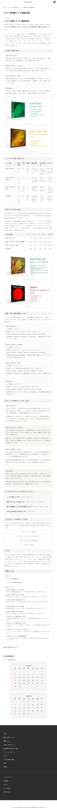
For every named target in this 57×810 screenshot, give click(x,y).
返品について (7, 741)
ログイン (5, 784)
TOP (4, 7)
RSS (4, 763)
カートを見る (7, 788)
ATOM (5, 767)
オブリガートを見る (28, 544)
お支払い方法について (9, 744)
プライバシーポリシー (9, 752)
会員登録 (5, 781)
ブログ (5, 755)
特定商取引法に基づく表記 (10, 748)
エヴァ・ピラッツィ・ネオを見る (28, 540)
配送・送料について (8, 737)
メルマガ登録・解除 (8, 759)
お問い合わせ (7, 792)
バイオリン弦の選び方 (13, 7)
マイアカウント (7, 777)
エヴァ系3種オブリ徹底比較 (27, 7)
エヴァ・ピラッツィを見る (28, 531)
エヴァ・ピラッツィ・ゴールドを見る (28, 536)
